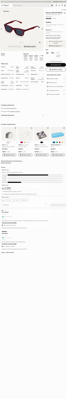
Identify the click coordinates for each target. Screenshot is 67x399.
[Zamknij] (48, 173)
